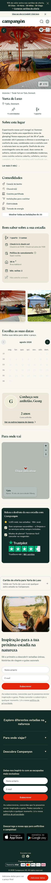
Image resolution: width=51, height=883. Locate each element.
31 (10, 381)
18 (16, 370)
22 (40, 370)
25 (16, 375)
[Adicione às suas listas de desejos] (41, 30)
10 (10, 364)
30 (47, 375)
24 (10, 375)
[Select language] (47, 21)
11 (16, 364)
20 (28, 370)
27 (28, 375)
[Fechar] (48, 3)
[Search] (41, 21)
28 (34, 375)
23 (47, 370)
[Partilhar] (48, 30)
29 (40, 375)
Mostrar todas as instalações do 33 (25, 214)
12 (22, 364)
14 (34, 364)
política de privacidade (13, 814)
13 (28, 364)
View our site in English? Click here (25, 14)
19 (22, 370)
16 (47, 364)
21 (34, 370)
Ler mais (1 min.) (9, 166)
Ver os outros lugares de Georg (19, 422)
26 (22, 375)
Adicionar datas (38, 878)
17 (10, 370)
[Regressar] (4, 30)
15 (41, 364)
